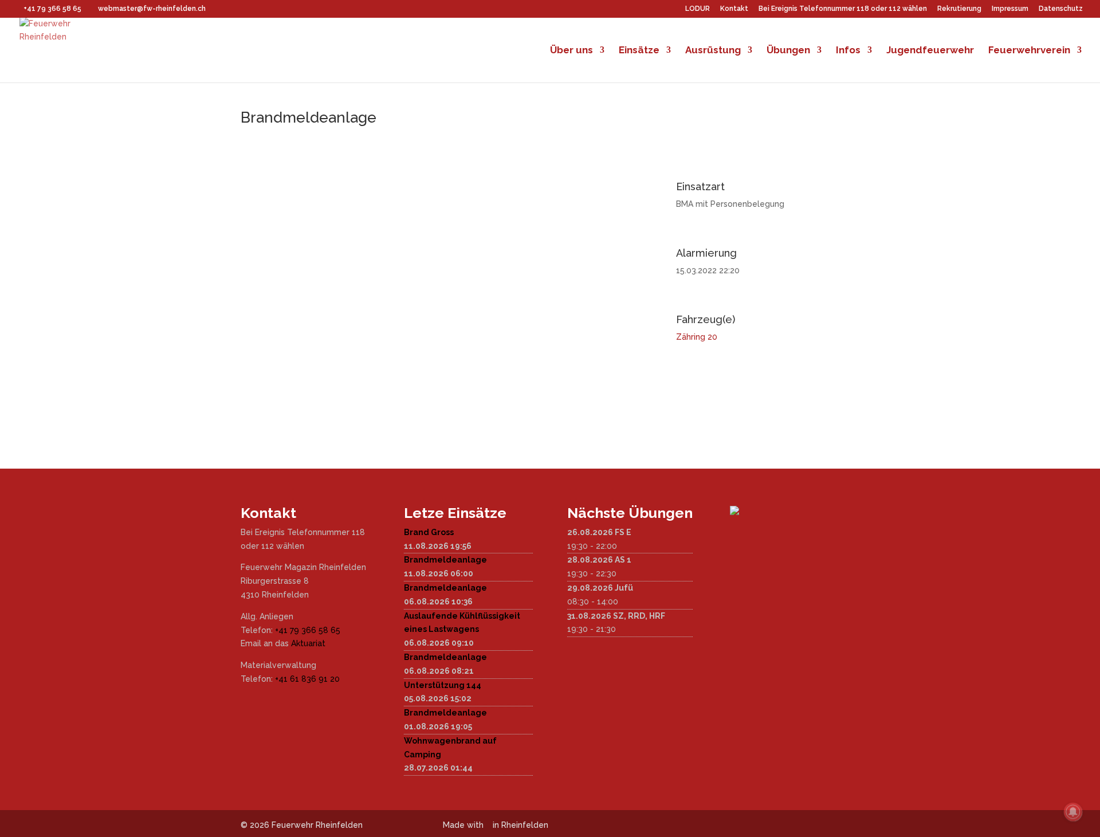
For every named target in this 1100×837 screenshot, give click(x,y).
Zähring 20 (696, 336)
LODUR (697, 9)
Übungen (788, 51)
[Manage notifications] (1073, 812)
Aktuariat (308, 643)
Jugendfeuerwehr (930, 51)
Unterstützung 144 (442, 685)
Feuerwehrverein (1029, 51)
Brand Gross (429, 532)
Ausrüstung (713, 51)
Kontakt (734, 9)
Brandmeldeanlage (445, 559)
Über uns (571, 51)
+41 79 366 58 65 (307, 630)
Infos (848, 51)
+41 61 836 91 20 (307, 678)
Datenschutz (1061, 9)
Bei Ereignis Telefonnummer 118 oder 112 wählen (843, 9)
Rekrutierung (959, 9)
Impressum (1010, 9)
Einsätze (639, 51)
